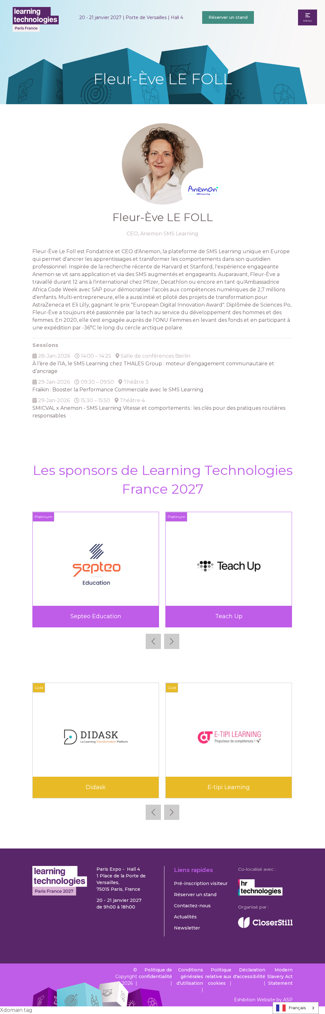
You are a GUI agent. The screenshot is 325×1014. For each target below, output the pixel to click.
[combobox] (296, 1008)
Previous (153, 641)
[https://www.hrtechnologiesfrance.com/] (260, 894)
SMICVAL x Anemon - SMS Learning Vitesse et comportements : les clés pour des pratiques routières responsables (158, 412)
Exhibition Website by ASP (263, 1000)
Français (297, 1007)
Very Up (228, 616)
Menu (307, 20)
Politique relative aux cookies (218, 976)
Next (171, 641)
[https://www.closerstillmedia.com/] (265, 926)
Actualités (185, 917)
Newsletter (187, 928)
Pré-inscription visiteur (201, 883)
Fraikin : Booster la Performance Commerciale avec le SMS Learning (117, 390)
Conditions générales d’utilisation (189, 976)
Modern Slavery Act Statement (280, 976)
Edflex (96, 787)
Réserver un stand (228, 17)
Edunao (229, 787)
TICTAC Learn (95, 616)
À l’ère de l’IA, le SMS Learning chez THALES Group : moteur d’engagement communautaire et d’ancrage (153, 367)
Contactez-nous (192, 906)
